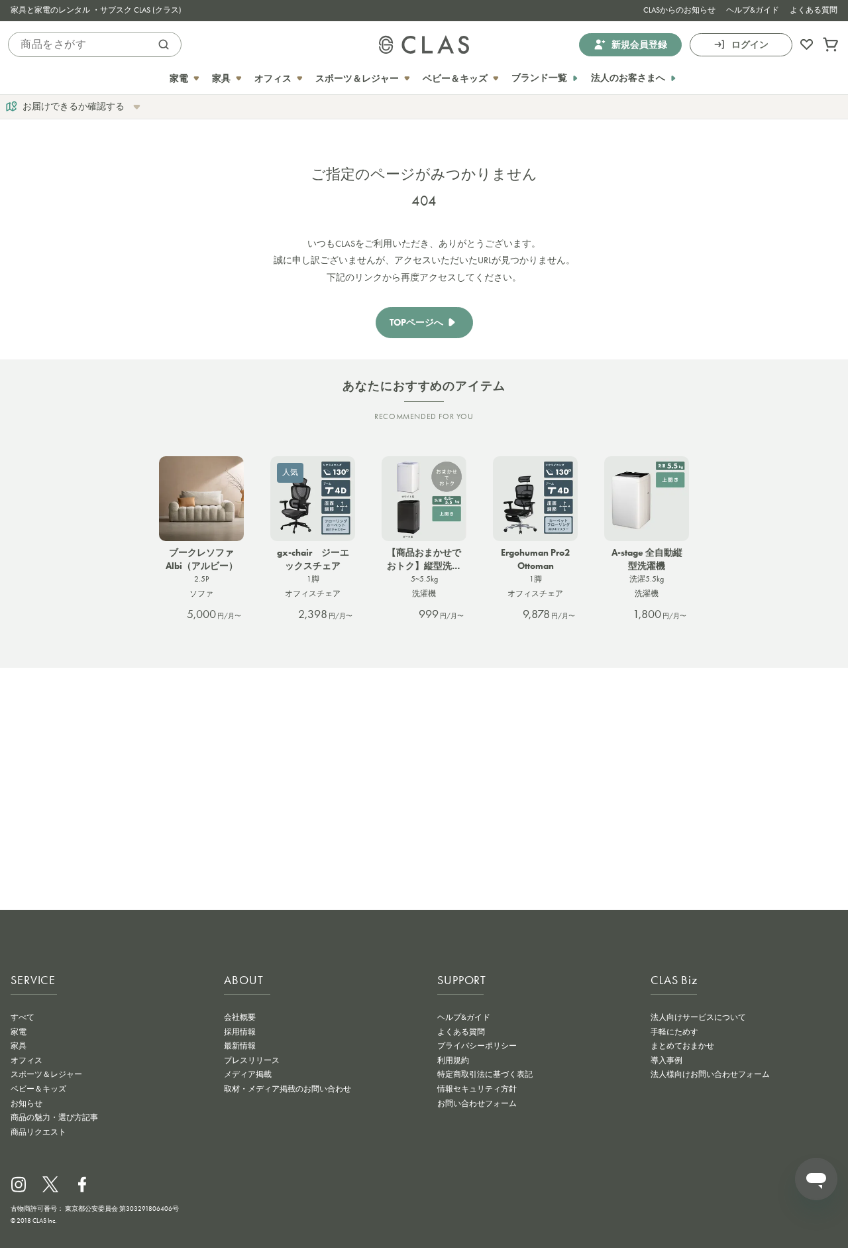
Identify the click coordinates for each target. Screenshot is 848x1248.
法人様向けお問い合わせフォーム (710, 1074)
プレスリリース (252, 1060)
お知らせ (26, 1103)
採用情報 (240, 1031)
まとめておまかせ (682, 1045)
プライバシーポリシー (477, 1045)
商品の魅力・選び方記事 (54, 1117)
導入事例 (666, 1060)
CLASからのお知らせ (679, 10)
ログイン (749, 44)
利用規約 (453, 1060)
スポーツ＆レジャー (46, 1074)
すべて (22, 1017)
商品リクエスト (38, 1132)
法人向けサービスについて (698, 1017)
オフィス (26, 1060)
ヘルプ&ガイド (752, 10)
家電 (18, 1031)
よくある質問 (813, 10)
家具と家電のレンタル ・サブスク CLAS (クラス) (96, 10)
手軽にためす (674, 1031)
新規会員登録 (639, 44)
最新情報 (240, 1045)
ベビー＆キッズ (38, 1088)
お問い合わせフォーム (477, 1103)
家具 (18, 1045)
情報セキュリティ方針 (477, 1088)
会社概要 (240, 1017)
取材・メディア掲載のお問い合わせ (287, 1088)
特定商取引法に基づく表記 (485, 1074)
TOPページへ (416, 322)
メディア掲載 (248, 1074)
